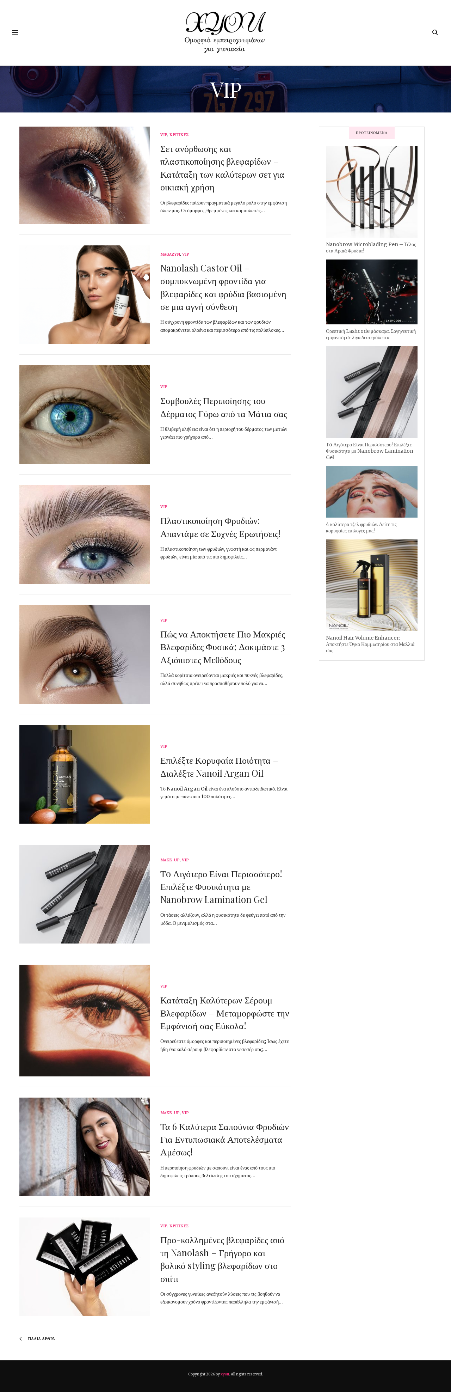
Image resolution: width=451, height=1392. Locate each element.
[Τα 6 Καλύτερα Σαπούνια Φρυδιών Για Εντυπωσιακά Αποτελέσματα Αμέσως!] (84, 1147)
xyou (225, 1374)
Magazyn (170, 254)
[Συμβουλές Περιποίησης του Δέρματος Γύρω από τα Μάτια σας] (84, 414)
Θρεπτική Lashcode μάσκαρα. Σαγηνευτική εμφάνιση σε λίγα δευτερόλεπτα (371, 334)
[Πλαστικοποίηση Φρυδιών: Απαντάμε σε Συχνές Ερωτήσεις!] (84, 534)
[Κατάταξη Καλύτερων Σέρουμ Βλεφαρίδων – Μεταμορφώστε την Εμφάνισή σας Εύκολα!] (84, 1020)
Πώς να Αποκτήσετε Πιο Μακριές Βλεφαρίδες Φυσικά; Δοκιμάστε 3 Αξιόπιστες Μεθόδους (222, 647)
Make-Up (170, 860)
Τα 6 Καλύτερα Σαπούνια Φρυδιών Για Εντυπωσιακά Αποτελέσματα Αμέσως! (224, 1139)
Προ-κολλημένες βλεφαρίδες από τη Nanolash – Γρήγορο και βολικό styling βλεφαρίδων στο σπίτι (222, 1258)
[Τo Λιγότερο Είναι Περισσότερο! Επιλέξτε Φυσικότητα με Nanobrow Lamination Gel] (84, 894)
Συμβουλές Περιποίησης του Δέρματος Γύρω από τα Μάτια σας (223, 406)
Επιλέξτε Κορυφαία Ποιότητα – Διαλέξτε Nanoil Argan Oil (219, 766)
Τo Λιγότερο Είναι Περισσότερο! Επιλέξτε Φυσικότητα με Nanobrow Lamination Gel (221, 886)
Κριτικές (179, 135)
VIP (163, 135)
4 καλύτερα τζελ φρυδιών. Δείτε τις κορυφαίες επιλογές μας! (361, 527)
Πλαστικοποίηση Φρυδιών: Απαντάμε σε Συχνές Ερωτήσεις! (220, 526)
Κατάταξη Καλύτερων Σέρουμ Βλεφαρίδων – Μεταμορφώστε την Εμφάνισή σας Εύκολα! (224, 1013)
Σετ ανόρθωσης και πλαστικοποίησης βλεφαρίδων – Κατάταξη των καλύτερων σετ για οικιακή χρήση (222, 167)
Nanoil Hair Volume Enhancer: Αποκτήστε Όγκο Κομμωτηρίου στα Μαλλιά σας (370, 644)
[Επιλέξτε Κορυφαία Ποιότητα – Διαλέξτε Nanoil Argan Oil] (84, 774)
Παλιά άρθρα (41, 1338)
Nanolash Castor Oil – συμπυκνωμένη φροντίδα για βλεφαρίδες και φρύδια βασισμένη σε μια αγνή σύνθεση (223, 287)
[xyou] (225, 33)
